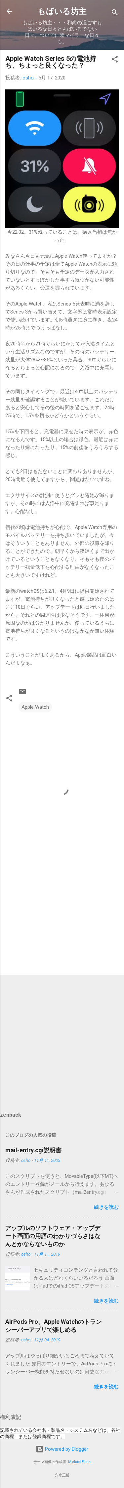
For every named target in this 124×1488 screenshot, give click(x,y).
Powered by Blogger (66, 1449)
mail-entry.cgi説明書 (33, 1150)
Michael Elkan (79, 1462)
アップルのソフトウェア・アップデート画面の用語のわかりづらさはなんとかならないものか (53, 1235)
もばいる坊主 (62, 11)
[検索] (115, 13)
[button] (115, 60)
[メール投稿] (22, 694)
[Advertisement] (62, 917)
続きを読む (106, 1207)
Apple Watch (35, 707)
